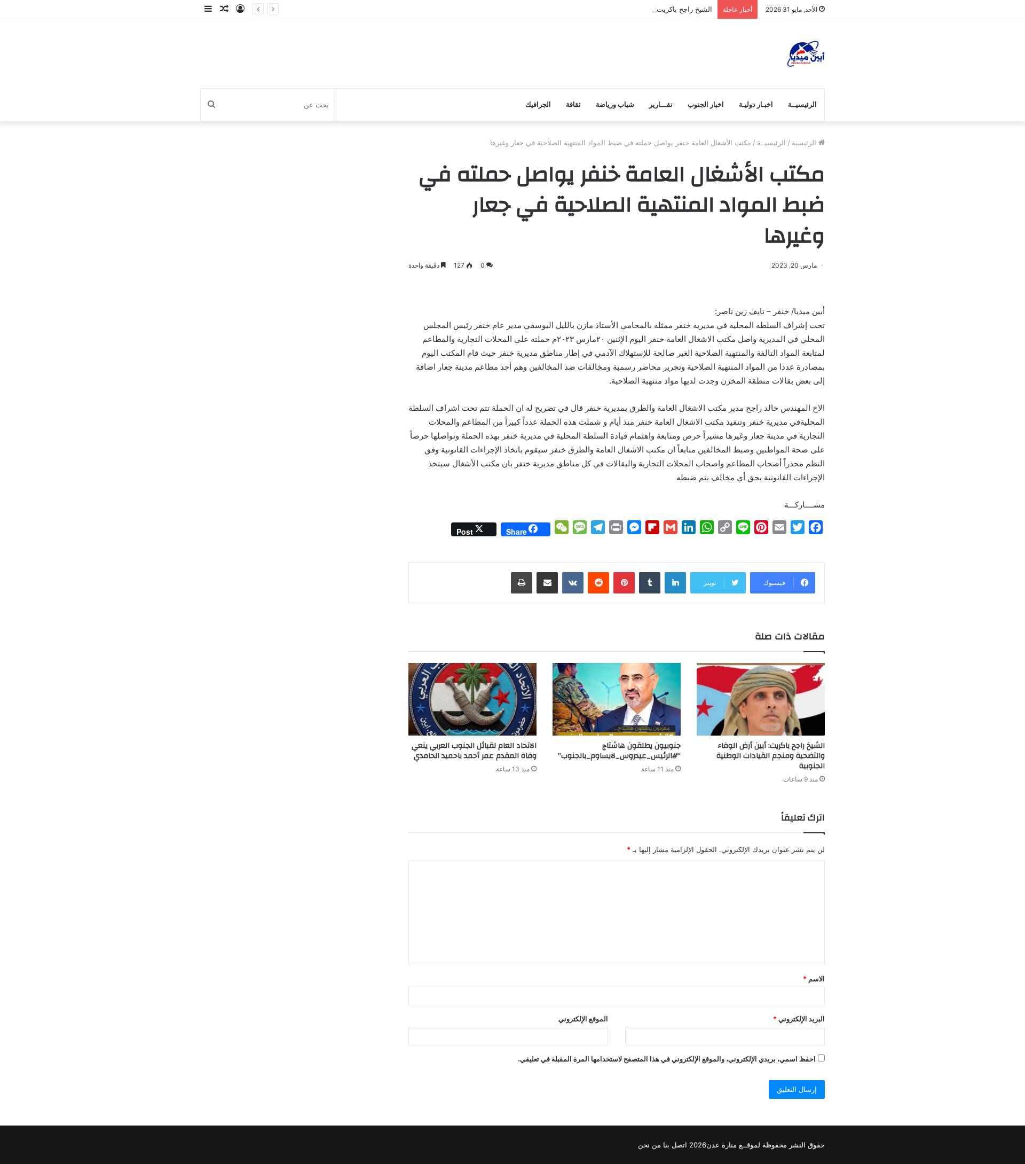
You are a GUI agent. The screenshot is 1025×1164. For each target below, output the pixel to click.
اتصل (679, 1144)
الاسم (814, 978)
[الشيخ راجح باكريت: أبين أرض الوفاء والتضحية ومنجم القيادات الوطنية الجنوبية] (761, 699)
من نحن (649, 1144)
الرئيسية (805, 142)
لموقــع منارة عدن (733, 1144)
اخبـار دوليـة (756, 104)
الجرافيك (538, 104)
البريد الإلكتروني (799, 1018)
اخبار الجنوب (706, 104)
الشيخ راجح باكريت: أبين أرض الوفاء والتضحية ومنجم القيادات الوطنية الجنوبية (598, 9)
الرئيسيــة (802, 104)
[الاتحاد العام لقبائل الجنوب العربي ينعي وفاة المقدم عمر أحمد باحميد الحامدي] (472, 699)
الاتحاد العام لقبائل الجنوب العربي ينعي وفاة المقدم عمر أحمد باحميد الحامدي (474, 751)
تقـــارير (661, 104)
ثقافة (573, 104)
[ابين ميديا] (806, 54)
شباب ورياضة (615, 104)
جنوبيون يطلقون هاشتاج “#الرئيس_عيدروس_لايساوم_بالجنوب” (618, 751)
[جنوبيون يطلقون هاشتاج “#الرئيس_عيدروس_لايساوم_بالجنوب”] (617, 699)
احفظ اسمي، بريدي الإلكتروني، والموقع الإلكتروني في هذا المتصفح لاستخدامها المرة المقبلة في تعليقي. (667, 1058)
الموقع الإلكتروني (583, 1018)
